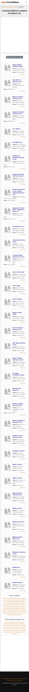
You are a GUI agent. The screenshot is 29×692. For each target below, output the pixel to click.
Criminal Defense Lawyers (11, 7)
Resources (9, 680)
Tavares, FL (23, 606)
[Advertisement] (14, 35)
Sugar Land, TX (10, 614)
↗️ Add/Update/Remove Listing (14, 57)
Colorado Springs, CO (8, 606)
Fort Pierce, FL (17, 606)
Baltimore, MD (15, 608)
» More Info (22, 74)
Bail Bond (24, 678)
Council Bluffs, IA (7, 608)
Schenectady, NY (14, 611)
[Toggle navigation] (26, 2)
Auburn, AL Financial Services (10, 632)
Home (2, 7)
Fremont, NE (7, 611)
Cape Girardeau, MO (9, 609)
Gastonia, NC (18, 609)
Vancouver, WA (18, 614)
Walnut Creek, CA (22, 605)
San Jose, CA (15, 605)
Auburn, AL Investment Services (13, 627)
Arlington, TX (12, 613)
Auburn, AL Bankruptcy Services (12, 622)
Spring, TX (23, 613)
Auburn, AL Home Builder (20, 630)
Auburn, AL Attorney (20, 623)
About (20, 680)
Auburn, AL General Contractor (10, 625)
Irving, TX (18, 613)
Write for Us (16, 680)
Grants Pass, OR (22, 611)
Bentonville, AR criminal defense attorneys (12, 598)
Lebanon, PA (6, 613)
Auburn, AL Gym (10, 630)
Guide (6, 678)
